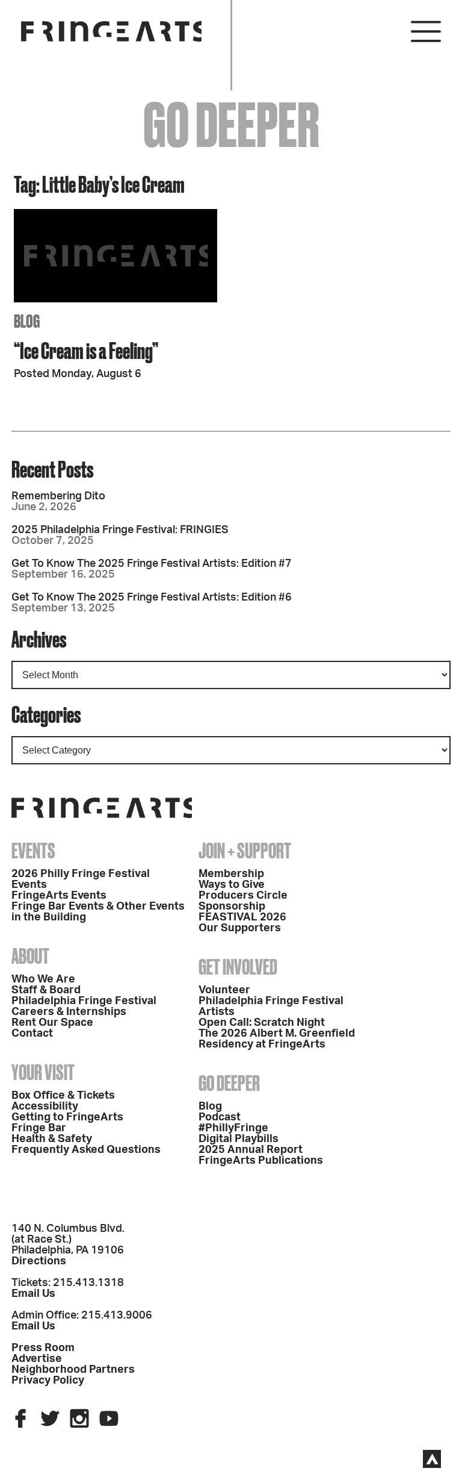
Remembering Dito (58, 496)
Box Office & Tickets (63, 1095)
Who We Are (43, 979)
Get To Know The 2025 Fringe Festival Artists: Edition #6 (151, 597)
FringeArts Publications (261, 1160)
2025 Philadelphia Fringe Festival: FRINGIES (120, 530)
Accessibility (44, 1106)
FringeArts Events (58, 895)
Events (33, 850)
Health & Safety (51, 1139)
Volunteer (224, 990)
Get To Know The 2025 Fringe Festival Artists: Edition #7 (151, 563)
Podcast (220, 1117)
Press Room (43, 1348)
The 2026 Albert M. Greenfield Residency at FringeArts (277, 1039)
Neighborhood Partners (73, 1369)
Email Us (33, 1293)
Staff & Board (46, 990)
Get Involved (238, 967)
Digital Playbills (239, 1139)
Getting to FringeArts (67, 1117)
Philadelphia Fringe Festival (83, 1001)
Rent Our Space (52, 1022)
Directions (38, 1261)
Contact (32, 1033)
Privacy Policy (47, 1380)
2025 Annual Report (251, 1149)
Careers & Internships (68, 1012)
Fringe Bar (38, 1128)
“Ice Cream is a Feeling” (86, 350)
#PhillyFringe (233, 1128)
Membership (231, 874)
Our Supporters (240, 928)
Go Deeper (229, 1083)
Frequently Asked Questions (86, 1149)
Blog (210, 1106)
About (30, 956)
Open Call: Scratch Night (262, 1022)
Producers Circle (243, 895)
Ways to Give (232, 884)
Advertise (36, 1359)
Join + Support (245, 850)
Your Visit (43, 1072)
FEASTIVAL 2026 (242, 917)
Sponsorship (232, 906)
